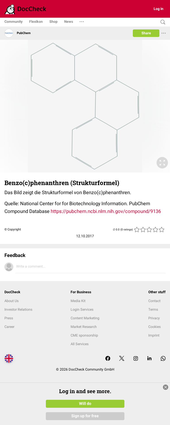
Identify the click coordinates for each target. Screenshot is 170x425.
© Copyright (12, 229)
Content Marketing (85, 318)
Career (9, 327)
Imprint (153, 335)
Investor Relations (18, 309)
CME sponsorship (84, 335)
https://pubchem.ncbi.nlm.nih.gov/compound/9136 (106, 211)
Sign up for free (85, 416)
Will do (85, 403)
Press (8, 318)
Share (146, 33)
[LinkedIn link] (149, 359)
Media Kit (78, 301)
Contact (154, 301)
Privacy (154, 318)
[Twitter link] (121, 359)
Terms (153, 309)
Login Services (82, 309)
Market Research (84, 327)
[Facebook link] (107, 359)
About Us (11, 301)
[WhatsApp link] (163, 359)
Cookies (154, 327)
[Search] (162, 22)
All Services (80, 344)
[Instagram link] (135, 359)
